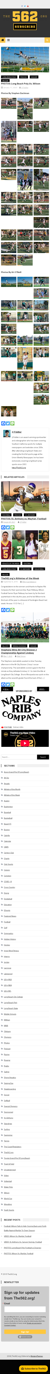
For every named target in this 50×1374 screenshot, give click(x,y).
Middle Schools (19, 646)
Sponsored (8, 1112)
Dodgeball (8, 898)
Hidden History (10, 939)
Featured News (10, 916)
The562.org (8, 1152)
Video (6, 1175)
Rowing (7, 1060)
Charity (6, 858)
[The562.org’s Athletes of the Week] (25, 545)
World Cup (8, 1198)
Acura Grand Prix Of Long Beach (16, 772)
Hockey (7, 944)
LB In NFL (7, 991)
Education (8, 904)
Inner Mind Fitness (11, 950)
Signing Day (8, 1083)
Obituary (7, 1031)
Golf (5, 927)
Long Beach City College (13, 996)
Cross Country (9, 887)
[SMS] (12, 423)
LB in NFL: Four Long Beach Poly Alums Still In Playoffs (9, 689)
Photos (23, 77)
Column (7, 870)
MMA (6, 1025)
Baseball (7, 812)
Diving (6, 893)
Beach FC (7, 823)
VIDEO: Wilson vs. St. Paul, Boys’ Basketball (44, 689)
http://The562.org (19, 467)
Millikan (7, 1019)
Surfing (7, 1129)
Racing (6, 1054)
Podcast (7, 1048)
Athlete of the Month (12, 789)
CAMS (6, 846)
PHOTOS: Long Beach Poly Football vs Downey (22, 1247)
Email (7, 1303)
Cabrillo (7, 835)
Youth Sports (9, 1210)
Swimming (8, 1135)
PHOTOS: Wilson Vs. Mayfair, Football (18, 1253)
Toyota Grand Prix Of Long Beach (17, 1158)
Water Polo (8, 1187)
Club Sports (8, 864)
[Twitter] (8, 423)
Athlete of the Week (10, 563)
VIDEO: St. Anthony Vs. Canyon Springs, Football (23, 1242)
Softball (7, 1100)
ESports (7, 910)
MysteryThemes (37, 1356)
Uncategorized (10, 1169)
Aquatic (7, 783)
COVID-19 (8, 881)
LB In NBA (8, 985)
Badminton (8, 806)
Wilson (5, 80)
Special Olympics (10, 1106)
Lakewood (8, 973)
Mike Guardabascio (29, 581)
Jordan (6, 962)
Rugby (6, 1066)
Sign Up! (25, 1331)
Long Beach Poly (9, 77)
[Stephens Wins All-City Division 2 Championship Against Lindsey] (25, 627)
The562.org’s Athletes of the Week (20, 578)
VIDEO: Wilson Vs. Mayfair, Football (17, 1236)
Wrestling (8, 1204)
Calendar (7, 841)
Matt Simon (21, 656)
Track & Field (9, 1163)
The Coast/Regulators (12, 1146)
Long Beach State (11, 1008)
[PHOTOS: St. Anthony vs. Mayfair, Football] (25, 496)
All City (5, 646)
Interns (7, 956)
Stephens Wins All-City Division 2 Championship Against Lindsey (19, 651)
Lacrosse (7, 968)
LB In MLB (8, 979)
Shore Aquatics (10, 1077)
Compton (7, 875)
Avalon (6, 800)
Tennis (6, 1140)
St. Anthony (30, 514)
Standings (8, 1123)
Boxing (6, 829)
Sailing (6, 1071)
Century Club (9, 852)
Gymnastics (8, 933)
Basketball (8, 818)
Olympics (7, 1037)
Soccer (34, 77)
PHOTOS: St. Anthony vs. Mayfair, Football (23, 518)
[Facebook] (3, 423)
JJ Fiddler (24, 87)
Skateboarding (10, 1089)
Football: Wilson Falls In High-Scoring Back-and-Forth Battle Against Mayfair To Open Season (25, 1228)
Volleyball (39, 569)
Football (6, 514)
